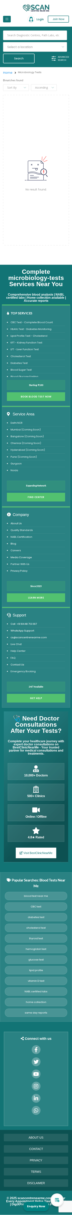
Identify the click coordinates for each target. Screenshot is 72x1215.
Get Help (36, 698)
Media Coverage (21, 557)
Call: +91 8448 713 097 (24, 624)
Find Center (36, 497)
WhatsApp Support (22, 630)
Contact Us (17, 664)
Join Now (58, 19)
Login (40, 19)
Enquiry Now (36, 1206)
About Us (16, 523)
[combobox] (35, 47)
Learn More (36, 597)
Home (7, 72)
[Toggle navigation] (7, 19)
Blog (13, 543)
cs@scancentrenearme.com (29, 637)
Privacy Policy (19, 571)
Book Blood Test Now (36, 396)
